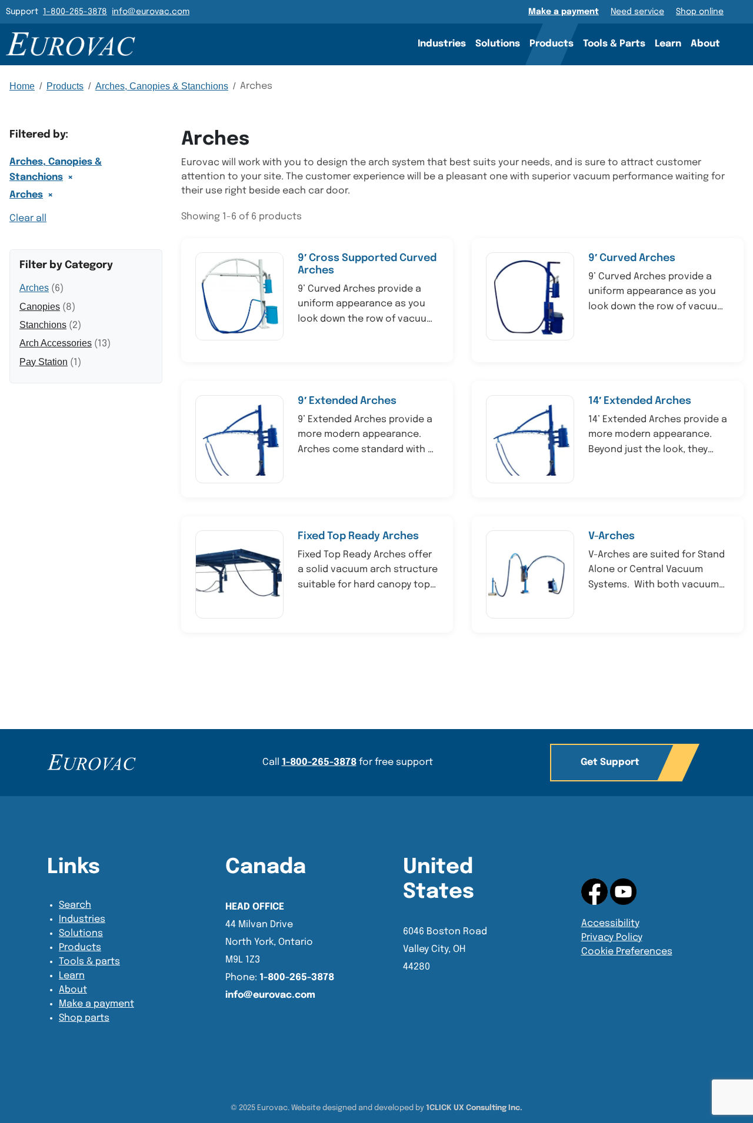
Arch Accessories (55, 343)
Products (551, 44)
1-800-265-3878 (75, 12)
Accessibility (610, 923)
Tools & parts (89, 962)
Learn (668, 44)
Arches (26, 195)
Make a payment (563, 12)
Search (741, 44)
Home (22, 86)
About (705, 44)
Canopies (39, 307)
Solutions (497, 44)
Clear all (27, 218)
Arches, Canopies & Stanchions (161, 86)
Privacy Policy (611, 937)
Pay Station (43, 362)
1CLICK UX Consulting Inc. (474, 1108)
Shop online (700, 12)
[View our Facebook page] (623, 891)
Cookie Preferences (626, 952)
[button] (616, 762)
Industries (442, 44)
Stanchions (42, 325)
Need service (637, 12)
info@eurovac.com (150, 12)
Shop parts (84, 1018)
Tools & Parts (614, 44)
